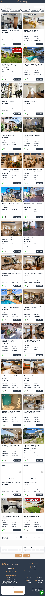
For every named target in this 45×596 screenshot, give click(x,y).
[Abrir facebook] (9, 571)
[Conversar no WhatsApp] (42, 593)
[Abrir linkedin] (16, 571)
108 (34, 537)
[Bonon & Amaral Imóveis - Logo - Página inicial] (22, 1)
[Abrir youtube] (12, 571)
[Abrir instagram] (6, 571)
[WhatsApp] (3, 44)
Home (2, 5)
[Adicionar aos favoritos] (5, 44)
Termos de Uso (7, 589)
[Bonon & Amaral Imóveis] (11, 564)
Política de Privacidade (17, 589)
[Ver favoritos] (43, 1)
